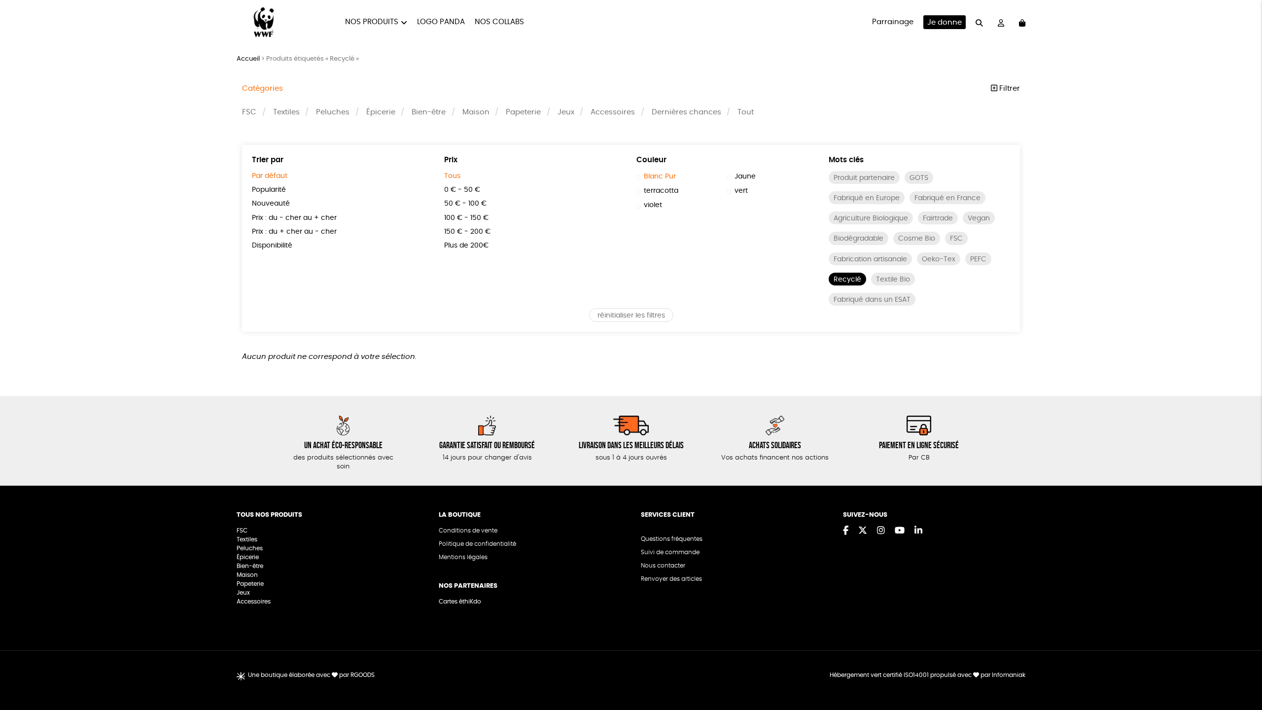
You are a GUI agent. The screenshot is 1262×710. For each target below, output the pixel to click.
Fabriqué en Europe (867, 198)
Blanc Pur (660, 176)
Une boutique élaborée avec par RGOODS (311, 675)
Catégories (262, 88)
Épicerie (380, 112)
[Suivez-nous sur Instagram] (881, 531)
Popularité (269, 189)
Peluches (333, 112)
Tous (452, 176)
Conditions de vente (468, 530)
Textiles (286, 112)
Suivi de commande (670, 552)
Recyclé (847, 279)
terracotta (661, 190)
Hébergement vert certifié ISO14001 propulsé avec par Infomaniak (927, 675)
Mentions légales (463, 557)
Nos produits (371, 22)
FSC (249, 112)
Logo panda (441, 22)
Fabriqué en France (947, 198)
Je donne (944, 22)
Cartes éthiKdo (460, 601)
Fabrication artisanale (870, 259)
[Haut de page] (1242, 670)
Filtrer (1008, 88)
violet (653, 205)
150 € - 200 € (467, 231)
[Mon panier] (1022, 22)
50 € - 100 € (465, 203)
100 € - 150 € (466, 217)
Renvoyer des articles (671, 579)
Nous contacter (663, 565)
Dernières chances (686, 112)
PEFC (978, 259)
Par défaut (269, 176)
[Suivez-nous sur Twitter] (862, 531)
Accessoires (613, 112)
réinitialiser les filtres (631, 315)
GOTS (919, 178)
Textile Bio (893, 279)
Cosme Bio (916, 238)
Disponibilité (272, 245)
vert (741, 190)
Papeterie (523, 112)
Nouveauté (271, 203)
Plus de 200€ (466, 245)
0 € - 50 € (462, 189)
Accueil (248, 59)
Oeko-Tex (938, 259)
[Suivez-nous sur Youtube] (900, 531)
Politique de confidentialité (477, 544)
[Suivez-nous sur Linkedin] (918, 531)
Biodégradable (858, 238)
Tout (745, 112)
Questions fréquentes (671, 539)
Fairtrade (938, 218)
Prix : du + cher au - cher (294, 231)
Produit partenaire (864, 178)
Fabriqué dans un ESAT (872, 299)
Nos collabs (499, 22)
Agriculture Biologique (871, 218)
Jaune (745, 176)
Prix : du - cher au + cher (294, 217)
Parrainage (892, 22)
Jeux (566, 112)
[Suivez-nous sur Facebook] (845, 531)
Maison (476, 112)
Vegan (979, 218)
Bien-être (429, 112)
